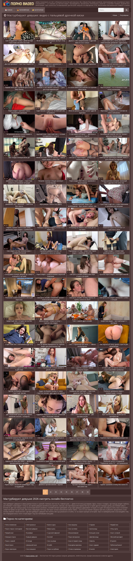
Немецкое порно (10, 537)
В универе (29, 533)
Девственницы (94, 537)
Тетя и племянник (10, 525)
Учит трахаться (31, 525)
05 (66, 492)
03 (56, 492)
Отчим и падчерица (74, 549)
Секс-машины (72, 525)
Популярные (124, 15)
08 (82, 492)
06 (72, 492)
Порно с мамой (10, 541)
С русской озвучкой (53, 533)
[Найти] (126, 10)
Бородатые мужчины (75, 545)
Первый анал (9, 533)
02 (50, 492)
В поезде (29, 541)
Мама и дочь (51, 529)
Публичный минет (116, 545)
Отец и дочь (114, 529)
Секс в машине (31, 549)
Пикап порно (9, 545)
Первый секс (114, 525)
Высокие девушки (31, 529)
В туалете (113, 541)
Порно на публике (53, 549)
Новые (115, 15)
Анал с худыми (94, 545)
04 (61, 492)
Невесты (92, 541)
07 (77, 492)
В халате (92, 549)
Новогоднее (114, 549)
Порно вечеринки (74, 537)
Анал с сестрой (115, 533)
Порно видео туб (31, 556)
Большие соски (94, 533)
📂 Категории (37, 10)
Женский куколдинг (116, 537)
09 (87, 492)
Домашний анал (31, 545)
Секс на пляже (72, 529)
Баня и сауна (51, 525)
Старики (92, 525)
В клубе (49, 545)
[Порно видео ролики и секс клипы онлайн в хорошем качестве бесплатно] (18, 3)
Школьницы (93, 529)
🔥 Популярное (23, 10)
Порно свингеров (10, 549)
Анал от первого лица (75, 541)
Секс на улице (51, 541)
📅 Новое (8, 10)
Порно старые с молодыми (13, 529)
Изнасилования (73, 533)
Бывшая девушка (31, 537)
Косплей (50, 537)
